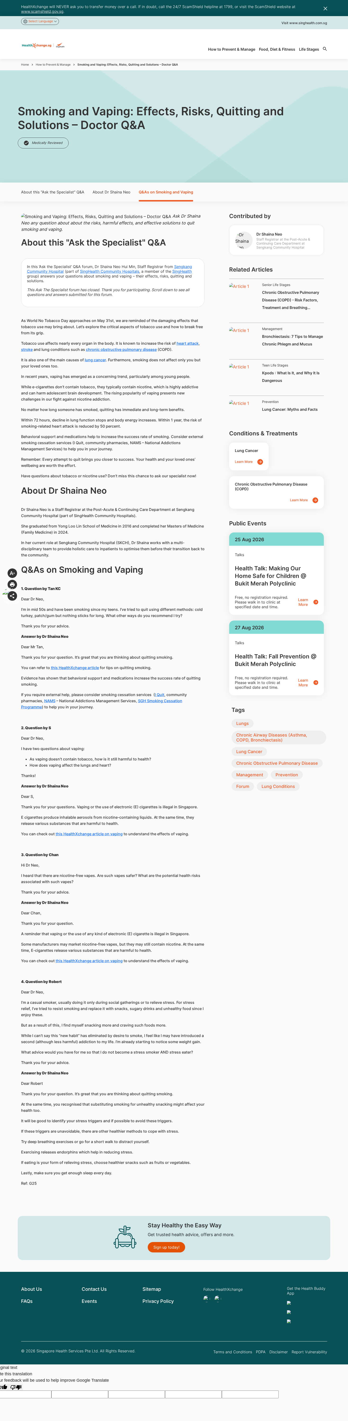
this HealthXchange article (75, 667)
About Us (31, 1289)
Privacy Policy (158, 1301)
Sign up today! (166, 1247)
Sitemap (152, 1289)
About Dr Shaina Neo (111, 192)
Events (89, 1301)
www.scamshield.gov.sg (42, 11)
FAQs (27, 1301)
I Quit (159, 694)
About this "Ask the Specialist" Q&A (52, 192)
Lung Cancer (249, 751)
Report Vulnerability (309, 1352)
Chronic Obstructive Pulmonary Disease (277, 763)
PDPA (261, 1352)
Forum (242, 786)
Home (25, 64)
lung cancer (95, 359)
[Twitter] (208, 1299)
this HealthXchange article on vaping (89, 833)
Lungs (242, 723)
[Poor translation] (16, 1387)
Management (249, 774)
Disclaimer (278, 1352)
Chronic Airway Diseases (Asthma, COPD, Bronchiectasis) (271, 737)
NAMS (49, 700)
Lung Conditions (278, 786)
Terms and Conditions (232, 1352)
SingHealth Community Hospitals (109, 271)
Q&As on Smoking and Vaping (166, 192)
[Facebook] (219, 1299)
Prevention (287, 774)
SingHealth (182, 271)
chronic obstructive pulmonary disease (121, 349)
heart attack (188, 343)
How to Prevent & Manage (53, 64)
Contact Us (94, 1289)
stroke (27, 349)
